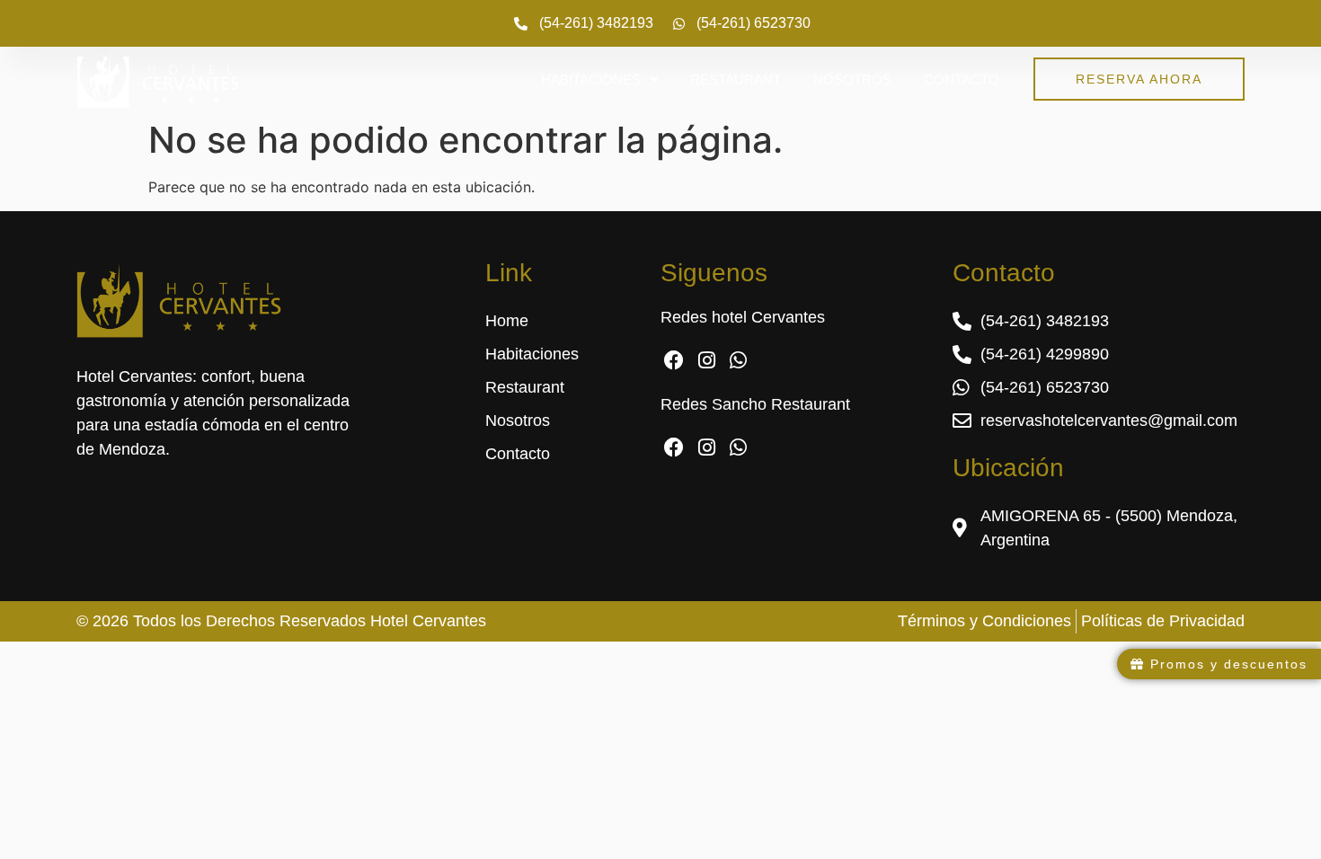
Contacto (961, 79)
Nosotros (852, 79)
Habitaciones (591, 79)
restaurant (735, 79)
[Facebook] (674, 361)
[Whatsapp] (739, 361)
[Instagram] (707, 361)
